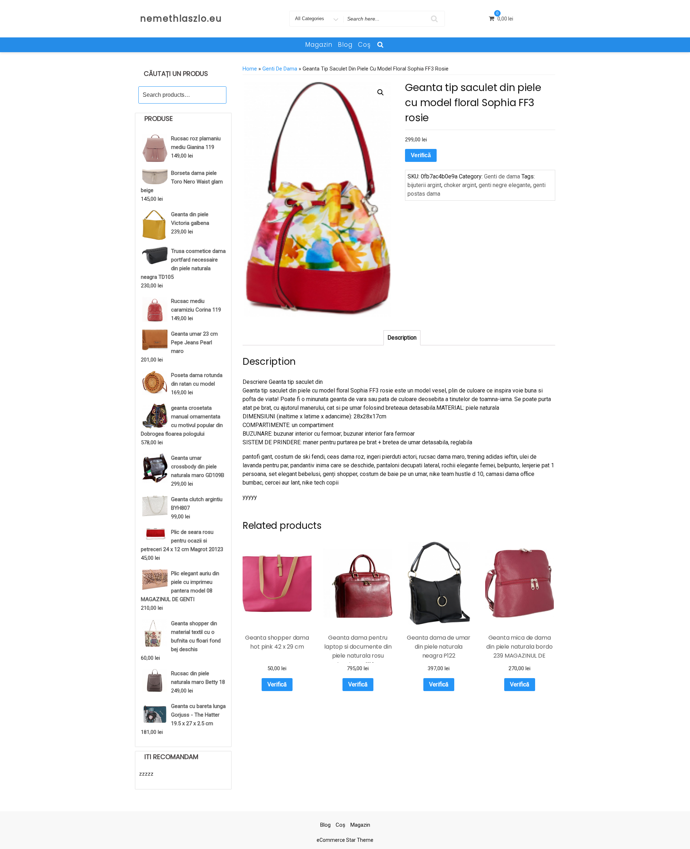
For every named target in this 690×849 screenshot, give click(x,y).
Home (250, 68)
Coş (364, 44)
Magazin (318, 44)
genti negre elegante (504, 185)
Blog (345, 44)
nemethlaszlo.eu (181, 18)
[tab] (401, 337)
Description (402, 337)
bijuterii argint (424, 185)
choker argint (460, 185)
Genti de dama (279, 68)
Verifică (421, 155)
